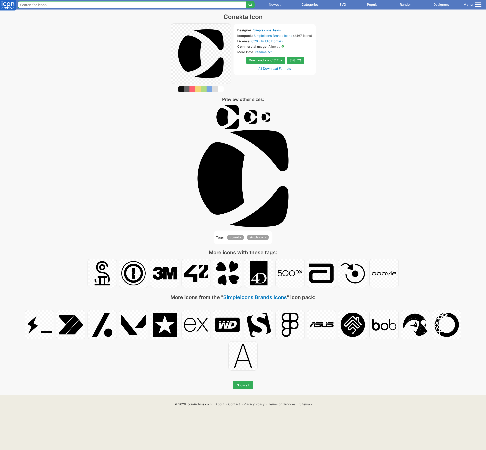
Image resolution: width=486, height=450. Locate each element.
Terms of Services (282, 404)
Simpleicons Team (267, 30)
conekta (235, 237)
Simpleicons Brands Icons (273, 36)
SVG (342, 4)
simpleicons (258, 237)
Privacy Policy (254, 404)
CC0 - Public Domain (267, 41)
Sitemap (305, 404)
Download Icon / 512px (265, 60)
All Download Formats (274, 69)
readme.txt (263, 52)
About (219, 404)
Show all (243, 385)
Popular (373, 4)
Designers (441, 4)
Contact (234, 404)
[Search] (250, 4)
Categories (310, 4)
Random (406, 4)
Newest (275, 4)
